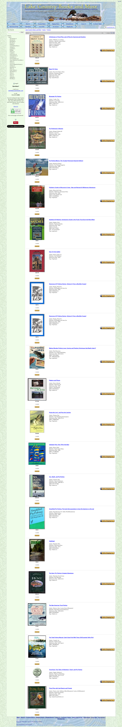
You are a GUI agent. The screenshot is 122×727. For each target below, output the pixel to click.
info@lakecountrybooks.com (15, 90)
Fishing (49, 30)
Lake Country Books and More (33, 30)
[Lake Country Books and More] (15, 120)
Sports (44, 30)
